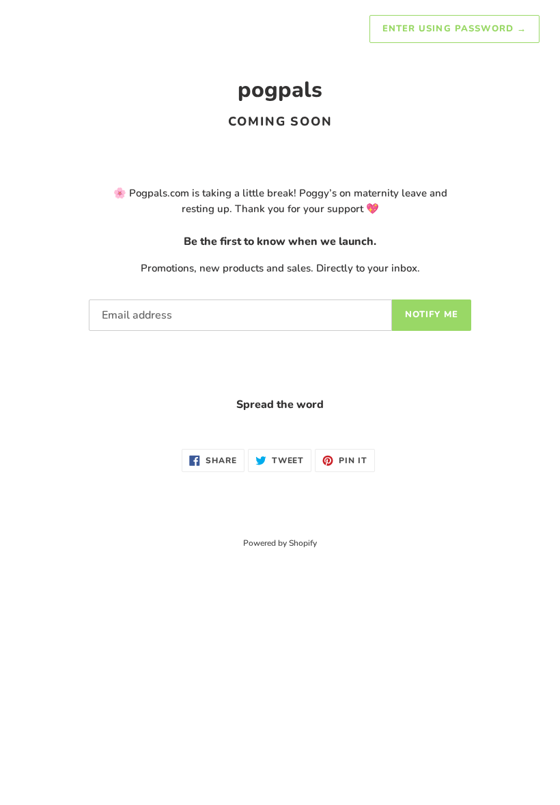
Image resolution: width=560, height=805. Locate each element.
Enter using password (454, 29)
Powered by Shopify (280, 543)
